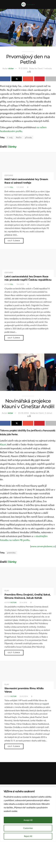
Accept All (28, 820)
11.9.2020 (20, 187)
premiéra (11, 553)
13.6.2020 (20, 284)
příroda (28, 137)
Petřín (19, 137)
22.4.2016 (23, 602)
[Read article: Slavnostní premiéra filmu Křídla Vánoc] (28, 675)
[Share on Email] (28, 78)
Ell (11, 187)
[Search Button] (52, 4)
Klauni (3, 444)
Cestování (8, 175)
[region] (28, 814)
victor (11, 68)
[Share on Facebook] (5, 78)
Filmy (6, 591)
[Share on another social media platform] (50, 78)
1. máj (10, 137)
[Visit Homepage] (28, 4)
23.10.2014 (23, 413)
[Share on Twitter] (16, 78)
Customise (28, 828)
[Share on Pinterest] (39, 78)
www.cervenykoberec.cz (43, 546)
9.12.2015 (23, 68)
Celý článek (15, 241)
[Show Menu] (3, 4)
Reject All (28, 836)
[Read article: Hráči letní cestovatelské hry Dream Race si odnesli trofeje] (28, 166)
